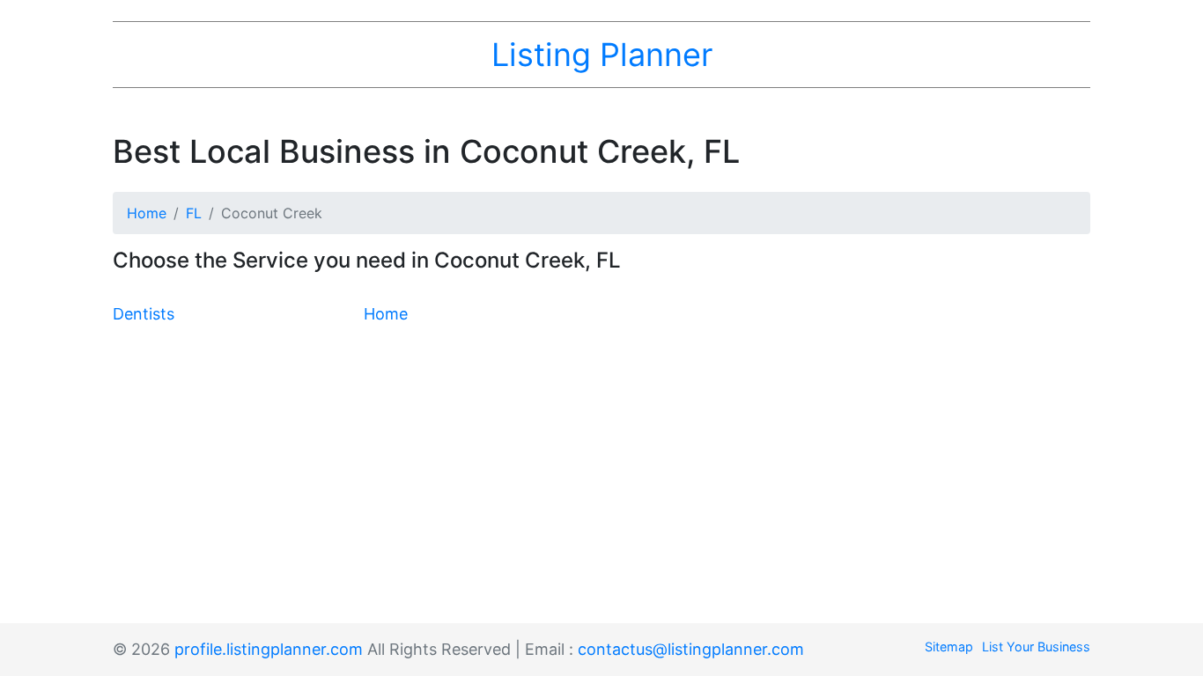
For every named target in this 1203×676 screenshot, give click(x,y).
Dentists (143, 314)
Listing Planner (601, 54)
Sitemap (949, 646)
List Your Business (1036, 646)
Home (146, 213)
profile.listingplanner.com (268, 649)
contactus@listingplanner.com (691, 649)
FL (194, 213)
